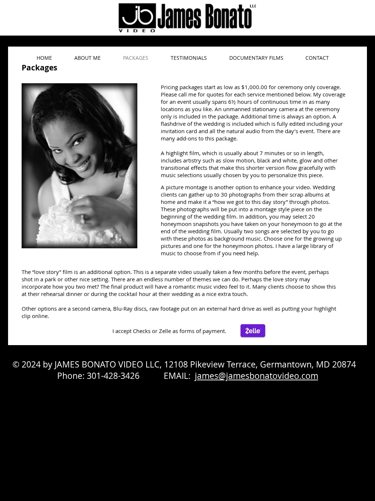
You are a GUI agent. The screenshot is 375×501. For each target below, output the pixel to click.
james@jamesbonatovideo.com (256, 375)
